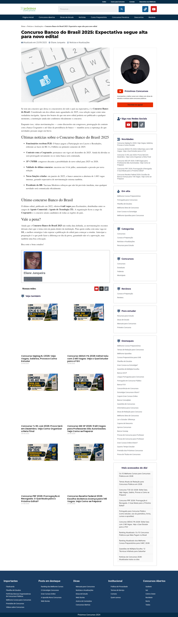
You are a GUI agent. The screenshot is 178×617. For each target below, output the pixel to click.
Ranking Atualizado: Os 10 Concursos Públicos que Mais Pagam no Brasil (134, 533)
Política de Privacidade (119, 587)
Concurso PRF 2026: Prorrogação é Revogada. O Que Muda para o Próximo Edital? (40, 499)
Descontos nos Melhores (147, 2)
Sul (147, 590)
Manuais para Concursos (126, 324)
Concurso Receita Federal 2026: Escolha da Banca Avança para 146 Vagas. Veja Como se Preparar (87, 499)
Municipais (121, 275)
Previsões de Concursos (15, 604)
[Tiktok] (106, 288)
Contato (132, 2)
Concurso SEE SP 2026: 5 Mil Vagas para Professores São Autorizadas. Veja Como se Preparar (86, 428)
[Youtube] (154, 9)
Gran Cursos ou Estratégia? (127, 365)
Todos (148, 605)
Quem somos (116, 597)
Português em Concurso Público (129, 381)
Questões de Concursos (126, 404)
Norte (148, 601)
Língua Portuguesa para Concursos (130, 377)
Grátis (104, 2)
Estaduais (121, 268)
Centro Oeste (150, 594)
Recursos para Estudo (125, 245)
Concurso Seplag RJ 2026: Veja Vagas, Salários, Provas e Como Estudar (39, 358)
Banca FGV (121, 385)
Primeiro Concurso (124, 327)
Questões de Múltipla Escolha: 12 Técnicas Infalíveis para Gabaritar (132, 550)
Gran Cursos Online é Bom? (127, 443)
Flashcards (10, 587)
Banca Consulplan (124, 400)
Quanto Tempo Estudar (126, 447)
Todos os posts (33, 279)
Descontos (138, 17)
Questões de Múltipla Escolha (128, 369)
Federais (120, 271)
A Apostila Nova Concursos (51, 597)
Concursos (121, 234)
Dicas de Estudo (67, 17)
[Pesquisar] (122, 9)
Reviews (152, 17)
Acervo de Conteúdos (84, 601)
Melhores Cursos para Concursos (18, 600)
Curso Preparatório (99, 17)
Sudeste (149, 587)
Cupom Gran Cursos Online (127, 396)
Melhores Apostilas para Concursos (130, 215)
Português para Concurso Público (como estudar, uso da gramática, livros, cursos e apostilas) (135, 513)
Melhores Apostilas (124, 354)
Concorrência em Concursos (127, 388)
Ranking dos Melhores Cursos (52, 587)
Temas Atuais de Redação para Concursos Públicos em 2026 (131, 483)
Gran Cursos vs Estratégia (127, 212)
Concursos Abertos (47, 17)
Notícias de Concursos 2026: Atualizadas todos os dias (130, 558)
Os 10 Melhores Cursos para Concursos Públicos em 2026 (134, 474)
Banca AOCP (122, 373)
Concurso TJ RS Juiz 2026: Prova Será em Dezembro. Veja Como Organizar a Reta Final (41, 428)
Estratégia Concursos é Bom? (128, 392)
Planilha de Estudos (124, 204)
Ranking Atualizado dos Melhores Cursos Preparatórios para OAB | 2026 (134, 542)
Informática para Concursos (127, 408)
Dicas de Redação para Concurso (129, 412)
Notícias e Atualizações (35, 26)
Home (23, 26)
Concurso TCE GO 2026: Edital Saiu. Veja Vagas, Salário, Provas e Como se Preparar (134, 492)
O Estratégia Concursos (50, 590)
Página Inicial (28, 17)
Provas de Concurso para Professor (130, 435)
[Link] (145, 9)
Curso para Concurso (118, 2)
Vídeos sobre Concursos (15, 607)
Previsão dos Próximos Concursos (130, 451)
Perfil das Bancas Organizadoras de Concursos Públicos (18, 595)
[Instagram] (101, 288)
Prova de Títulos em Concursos (128, 454)
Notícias (82, 17)
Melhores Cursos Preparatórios (129, 196)
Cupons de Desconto (125, 423)
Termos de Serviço (117, 590)
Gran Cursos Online (48, 594)
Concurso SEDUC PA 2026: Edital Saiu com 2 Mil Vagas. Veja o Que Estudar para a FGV (87, 358)
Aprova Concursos (124, 427)
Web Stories (45, 601)
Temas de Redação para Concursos (130, 350)
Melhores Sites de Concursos (128, 208)
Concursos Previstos (120, 17)
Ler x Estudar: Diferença (126, 419)
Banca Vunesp (122, 431)
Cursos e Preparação (125, 238)
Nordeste (149, 597)
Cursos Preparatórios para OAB (129, 357)
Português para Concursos (127, 200)
